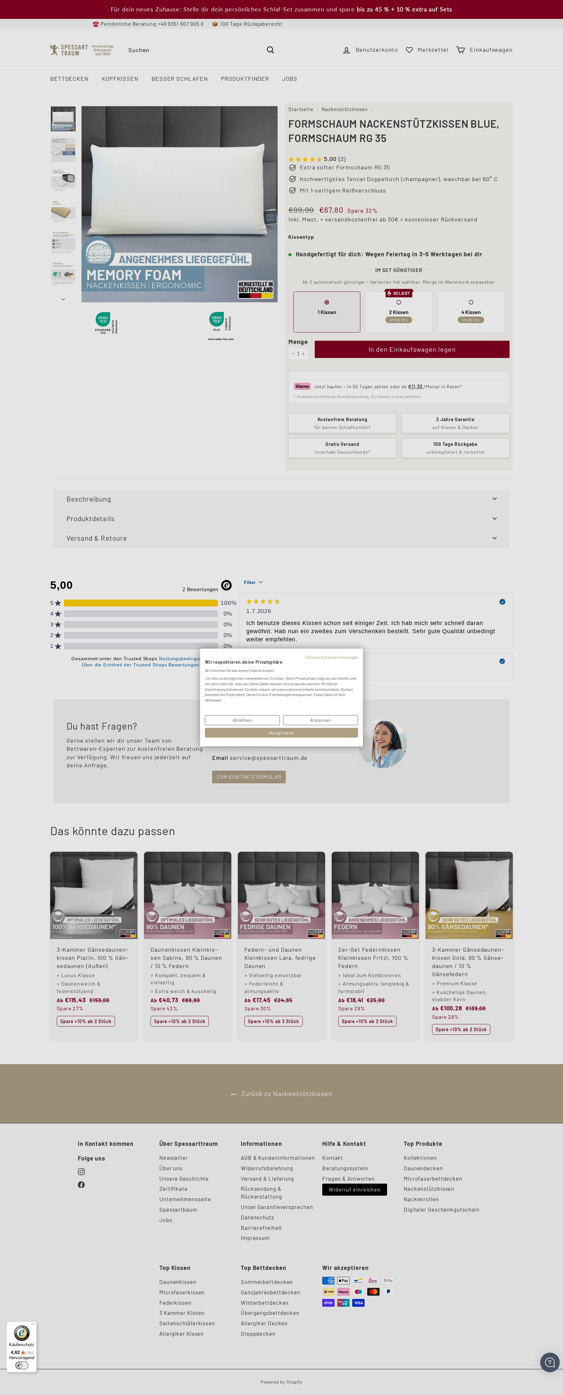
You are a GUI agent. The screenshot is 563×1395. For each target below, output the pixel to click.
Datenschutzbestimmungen (331, 657)
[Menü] (33, 1326)
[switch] (21, 1365)
